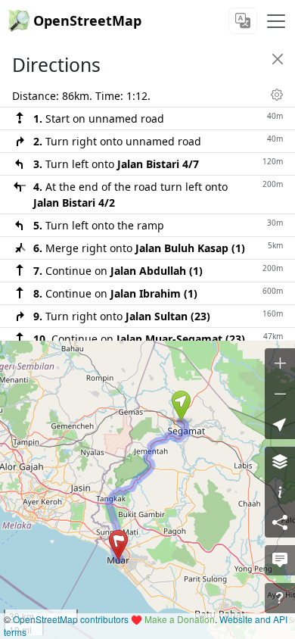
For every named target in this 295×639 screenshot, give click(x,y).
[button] (181, 406)
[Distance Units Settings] (277, 95)
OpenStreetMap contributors (71, 619)
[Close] (277, 59)
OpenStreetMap (87, 20)
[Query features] (280, 598)
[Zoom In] (280, 363)
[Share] (280, 522)
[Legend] (280, 492)
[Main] (276, 21)
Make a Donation (179, 619)
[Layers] (280, 462)
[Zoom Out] (280, 394)
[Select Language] (242, 21)
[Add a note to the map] (280, 560)
